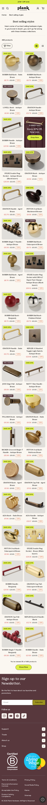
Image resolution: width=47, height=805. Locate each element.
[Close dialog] (42, 382)
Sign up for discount (23, 417)
